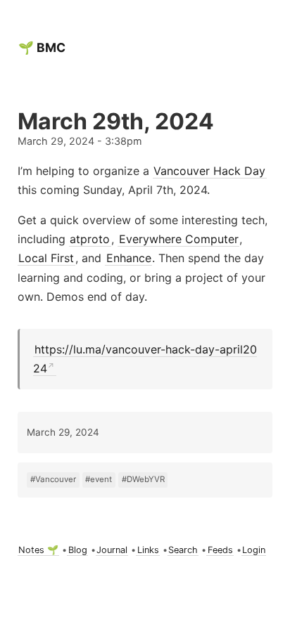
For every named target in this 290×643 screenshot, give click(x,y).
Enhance (128, 258)
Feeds (220, 550)
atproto (90, 239)
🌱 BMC (41, 47)
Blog (77, 550)
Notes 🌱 (38, 550)
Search (183, 550)
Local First (46, 258)
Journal (111, 550)
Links (148, 550)
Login (253, 550)
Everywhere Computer (179, 239)
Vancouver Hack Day (209, 171)
